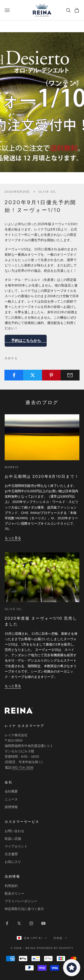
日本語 (58, 938)
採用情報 (11, 807)
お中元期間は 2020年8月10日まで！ (42, 476)
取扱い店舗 (13, 839)
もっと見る (13, 538)
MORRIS (11, 467)
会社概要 (11, 791)
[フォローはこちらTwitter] (19, 923)
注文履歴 (11, 854)
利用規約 (11, 886)
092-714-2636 (22, 767)
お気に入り (13, 862)
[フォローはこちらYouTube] (43, 923)
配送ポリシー (14, 893)
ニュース (11, 799)
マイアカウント (16, 846)
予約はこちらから (25, 340)
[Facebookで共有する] (14, 375)
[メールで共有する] (70, 375)
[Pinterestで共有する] (51, 375)
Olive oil (47, 191)
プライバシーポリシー (21, 901)
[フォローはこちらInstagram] (31, 923)
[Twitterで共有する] (32, 375)
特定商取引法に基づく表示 (24, 909)
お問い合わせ (14, 831)
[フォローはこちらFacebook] (7, 923)
